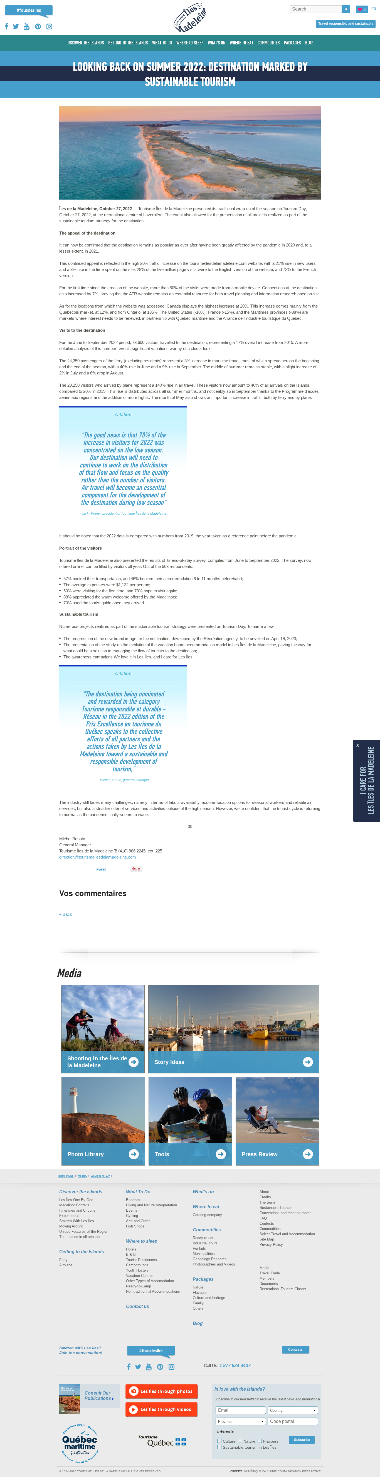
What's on (203, 1191)
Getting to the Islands (81, 1251)
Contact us (137, 1306)
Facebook (7, 26)
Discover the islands (80, 1191)
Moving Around (71, 1226)
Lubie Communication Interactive (294, 1471)
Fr (373, 9)
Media (82, 1175)
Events (131, 1210)
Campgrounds (137, 1265)
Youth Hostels (137, 1270)
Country (276, 1410)
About (264, 1192)
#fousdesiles (29, 10)
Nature (198, 1287)
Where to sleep (141, 1241)
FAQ (263, 1218)
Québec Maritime (85, 1443)
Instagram (49, 26)
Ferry (63, 1260)
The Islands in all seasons (80, 1237)
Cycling (132, 1216)
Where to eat (206, 1206)
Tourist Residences (141, 1260)
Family (198, 1303)
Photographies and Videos (214, 1264)
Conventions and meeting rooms (286, 1213)
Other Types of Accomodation (150, 1281)
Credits (265, 1197)
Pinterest (38, 26)
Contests (267, 1223)
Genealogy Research (209, 1259)
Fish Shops (135, 1226)
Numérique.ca (255, 1471)
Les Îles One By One (76, 1200)
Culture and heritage (209, 1298)
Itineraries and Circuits (77, 1210)
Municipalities (204, 1254)
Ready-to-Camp (138, 1286)
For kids (199, 1248)
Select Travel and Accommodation (287, 1234)
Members (267, 1278)
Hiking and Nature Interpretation (151, 1205)
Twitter (16, 26)
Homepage (66, 1175)
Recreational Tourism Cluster (283, 1289)
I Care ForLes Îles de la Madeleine (367, 780)
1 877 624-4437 (235, 1365)
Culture (229, 1441)
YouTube (27, 26)
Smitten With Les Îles (76, 1221)
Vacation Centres (140, 1276)
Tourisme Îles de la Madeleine (190, 17)
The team (267, 1202)
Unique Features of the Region (83, 1231)
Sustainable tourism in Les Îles (250, 1447)
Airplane (65, 1265)
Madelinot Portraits (74, 1205)
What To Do (138, 1191)
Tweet (100, 869)
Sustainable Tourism (276, 1208)
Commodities (207, 1229)
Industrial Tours (205, 1243)
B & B (131, 1254)
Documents (269, 1284)
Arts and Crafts (138, 1221)
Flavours (200, 1292)
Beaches (133, 1200)
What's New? (100, 1175)
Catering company (207, 1215)
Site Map (267, 1239)
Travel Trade (270, 1273)
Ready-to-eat (203, 1238)
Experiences (69, 1216)
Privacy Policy (271, 1244)
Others (198, 1308)
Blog (198, 1323)
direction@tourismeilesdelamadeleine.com (97, 857)
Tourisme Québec (162, 1441)
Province (225, 1422)
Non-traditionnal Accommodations (153, 1291)
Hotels (131, 1249)
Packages (203, 1279)
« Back (65, 914)
